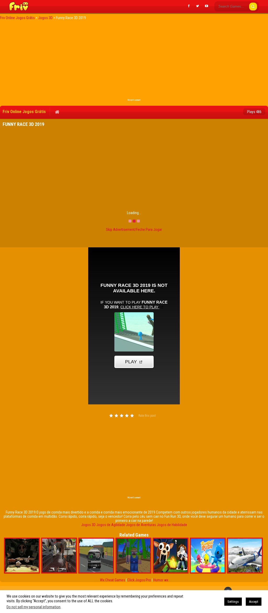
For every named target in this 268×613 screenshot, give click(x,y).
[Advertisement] (134, 60)
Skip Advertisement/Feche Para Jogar (134, 229)
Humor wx (160, 580)
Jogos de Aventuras (141, 525)
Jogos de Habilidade (172, 525)
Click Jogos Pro (139, 580)
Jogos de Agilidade (110, 525)
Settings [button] (233, 602)
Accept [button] (253, 602)
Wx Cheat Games (112, 580)
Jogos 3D (88, 525)
